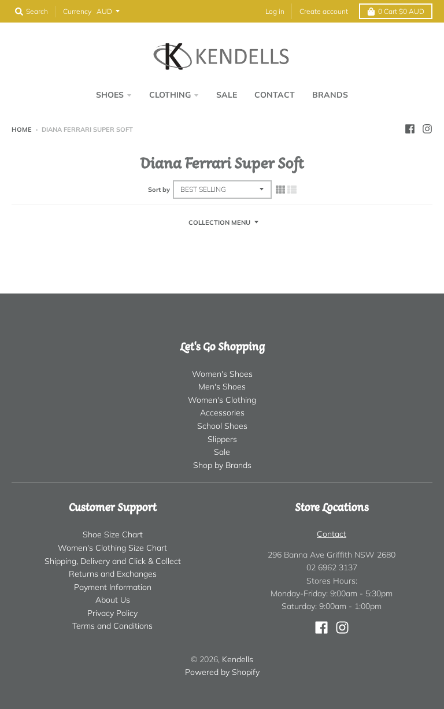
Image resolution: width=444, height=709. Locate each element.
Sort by (159, 189)
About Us (112, 600)
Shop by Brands (222, 465)
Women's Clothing (222, 400)
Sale (222, 452)
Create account (323, 11)
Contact (331, 534)
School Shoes (222, 426)
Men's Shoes (222, 386)
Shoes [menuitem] (110, 95)
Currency (77, 11)
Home (22, 129)
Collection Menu (219, 222)
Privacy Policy (112, 613)
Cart (401, 11)
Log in (274, 11)
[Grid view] (280, 189)
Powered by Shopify (222, 672)
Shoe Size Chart (113, 534)
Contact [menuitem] (274, 95)
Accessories (222, 412)
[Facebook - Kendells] (410, 129)
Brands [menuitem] (330, 95)
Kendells (237, 659)
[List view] (292, 189)
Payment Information (112, 587)
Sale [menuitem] (226, 95)
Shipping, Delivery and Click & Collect (113, 561)
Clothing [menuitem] (170, 95)
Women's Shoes (222, 374)
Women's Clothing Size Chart (112, 548)
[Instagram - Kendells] (427, 129)
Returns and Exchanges (113, 574)
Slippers (222, 439)
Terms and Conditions (112, 626)
